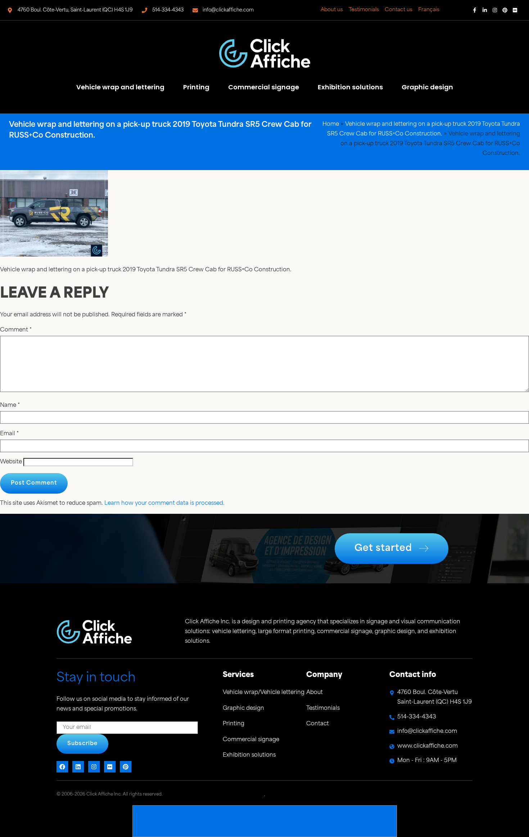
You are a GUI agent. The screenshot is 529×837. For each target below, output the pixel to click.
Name (10, 405)
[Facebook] (62, 767)
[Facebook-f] (475, 10)
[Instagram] (495, 10)
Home (330, 124)
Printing (196, 87)
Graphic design (427, 87)
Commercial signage (263, 87)
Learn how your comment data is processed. (164, 503)
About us (332, 10)
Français (428, 10)
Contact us (398, 10)
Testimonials (364, 10)
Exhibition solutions (350, 87)
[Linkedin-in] (485, 10)
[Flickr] (515, 10)
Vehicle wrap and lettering (120, 87)
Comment (16, 330)
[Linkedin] (78, 767)
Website (11, 462)
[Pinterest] (505, 10)
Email (9, 434)
